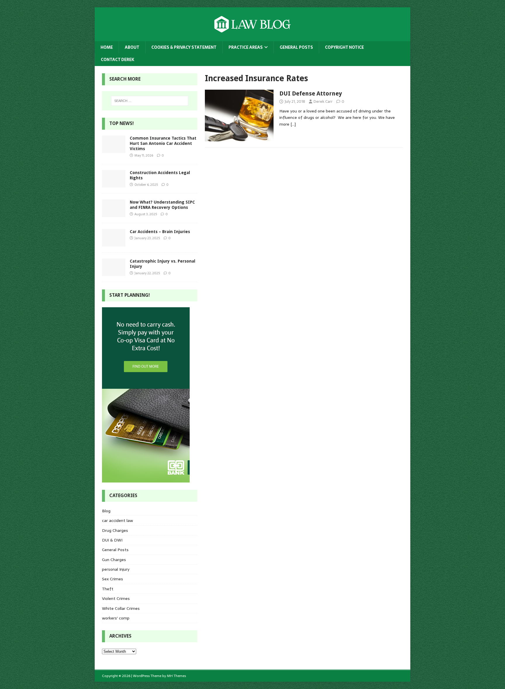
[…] (293, 124)
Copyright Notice (344, 47)
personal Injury (115, 569)
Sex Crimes (112, 579)
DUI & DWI (112, 540)
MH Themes (176, 676)
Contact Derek (117, 59)
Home (107, 47)
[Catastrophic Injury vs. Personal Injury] (113, 273)
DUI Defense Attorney (310, 93)
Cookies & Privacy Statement (184, 47)
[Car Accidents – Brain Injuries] (113, 243)
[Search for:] (150, 101)
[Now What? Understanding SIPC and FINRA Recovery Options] (113, 214)
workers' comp (115, 618)
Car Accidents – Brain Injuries (160, 231)
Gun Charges (114, 559)
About (132, 47)
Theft (107, 589)
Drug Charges (115, 530)
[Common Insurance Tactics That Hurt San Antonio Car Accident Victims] (113, 150)
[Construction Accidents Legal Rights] (113, 184)
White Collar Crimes (121, 608)
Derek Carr (323, 101)
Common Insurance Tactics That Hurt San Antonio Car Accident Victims (163, 143)
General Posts (296, 47)
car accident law (117, 520)
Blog (106, 511)
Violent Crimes (116, 598)
